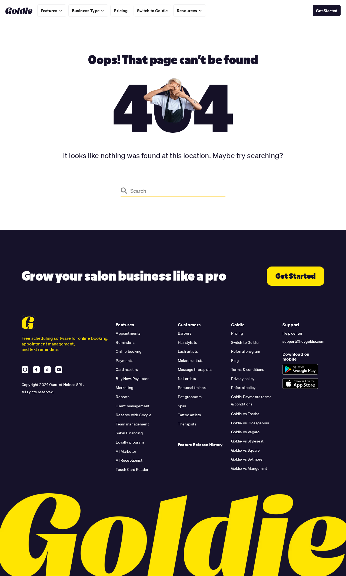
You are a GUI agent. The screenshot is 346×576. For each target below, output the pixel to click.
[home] (18, 10)
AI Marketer (126, 451)
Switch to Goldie (152, 10)
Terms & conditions (247, 369)
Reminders (125, 342)
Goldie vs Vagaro (245, 431)
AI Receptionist (129, 460)
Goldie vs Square (245, 450)
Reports (122, 396)
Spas (182, 406)
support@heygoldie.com (303, 341)
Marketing (124, 387)
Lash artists (188, 351)
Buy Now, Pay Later (132, 378)
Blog (235, 360)
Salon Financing (129, 433)
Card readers (127, 369)
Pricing (237, 333)
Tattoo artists (189, 414)
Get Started (326, 10)
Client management (132, 406)
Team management (132, 424)
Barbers (184, 333)
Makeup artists (190, 360)
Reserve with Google (133, 414)
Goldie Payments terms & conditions (251, 400)
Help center (292, 333)
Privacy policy (242, 378)
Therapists (187, 424)
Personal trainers (192, 387)
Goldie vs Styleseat (247, 441)
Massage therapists (195, 369)
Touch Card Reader (132, 469)
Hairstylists (187, 342)
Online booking (128, 351)
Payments (124, 360)
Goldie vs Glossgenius (250, 423)
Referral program (245, 351)
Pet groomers (190, 396)
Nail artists (187, 378)
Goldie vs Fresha (245, 413)
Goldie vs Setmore (247, 459)
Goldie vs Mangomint (249, 468)
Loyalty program (130, 442)
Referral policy (243, 387)
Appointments (128, 333)
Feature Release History (200, 444)
